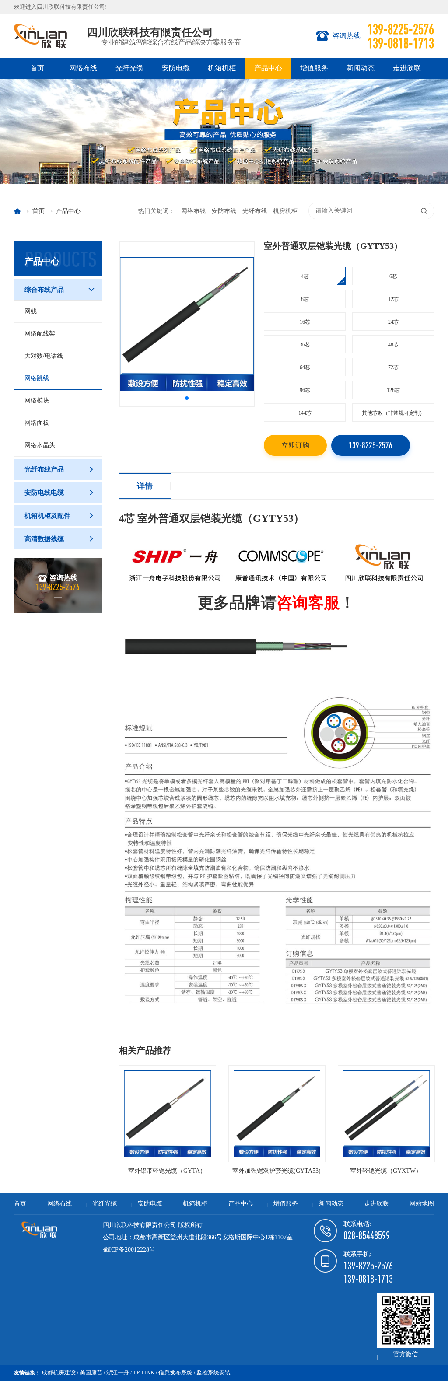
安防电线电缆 (59, 492)
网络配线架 (39, 333)
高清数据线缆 (59, 538)
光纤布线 (254, 211)
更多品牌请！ (276, 603)
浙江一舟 (117, 1372)
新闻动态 (360, 68)
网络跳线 (36, 378)
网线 (30, 311)
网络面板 (36, 423)
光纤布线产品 (59, 469)
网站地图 (422, 1203)
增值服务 (314, 68)
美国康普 (91, 1372)
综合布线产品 (59, 289)
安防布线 (224, 211)
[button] (187, 398)
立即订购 (295, 445)
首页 (37, 68)
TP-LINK (143, 1372)
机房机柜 (285, 211)
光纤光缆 (130, 68)
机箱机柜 (222, 68)
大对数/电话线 (43, 356)
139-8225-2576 (370, 445)
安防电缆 (176, 68)
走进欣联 (407, 68)
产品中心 (268, 68)
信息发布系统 (175, 1372)
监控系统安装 (213, 1372)
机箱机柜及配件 (59, 515)
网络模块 (36, 400)
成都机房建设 (59, 1372)
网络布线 (83, 68)
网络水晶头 (39, 445)
